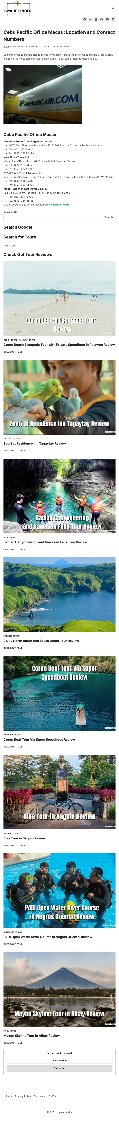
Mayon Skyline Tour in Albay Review (31, 1035)
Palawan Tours (27, 340)
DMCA (52, 1096)
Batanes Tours (11, 636)
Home (6, 46)
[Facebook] (84, 19)
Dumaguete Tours (13, 932)
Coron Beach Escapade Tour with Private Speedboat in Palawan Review (59, 345)
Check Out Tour (14, 352)
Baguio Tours (10, 833)
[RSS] (113, 19)
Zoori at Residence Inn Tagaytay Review (34, 443)
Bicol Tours (9, 1031)
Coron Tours (10, 340)
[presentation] (59, 298)
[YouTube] (101, 19)
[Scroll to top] (112, 1095)
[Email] (107, 19)
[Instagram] (96, 19)
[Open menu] (113, 8)
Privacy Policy (23, 1096)
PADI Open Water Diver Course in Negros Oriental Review (47, 937)
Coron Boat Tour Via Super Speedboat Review (39, 739)
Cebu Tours (9, 537)
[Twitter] (90, 19)
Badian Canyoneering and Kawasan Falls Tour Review (45, 542)
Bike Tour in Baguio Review (24, 838)
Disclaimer (40, 1096)
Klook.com (9, 245)
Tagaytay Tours (12, 439)
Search (108, 217)
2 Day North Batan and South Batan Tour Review (41, 641)
